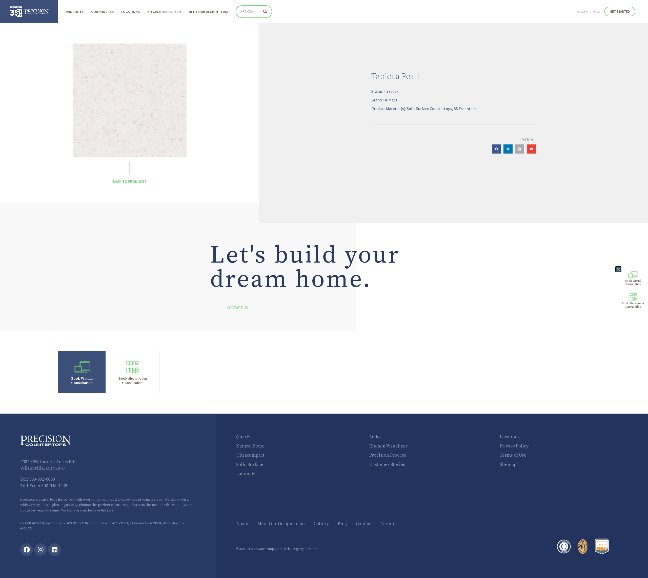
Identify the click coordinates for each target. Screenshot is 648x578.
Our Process (102, 11)
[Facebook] (26, 549)
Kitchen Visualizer (164, 11)
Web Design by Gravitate (300, 549)
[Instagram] (40, 549)
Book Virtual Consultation (82, 380)
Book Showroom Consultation (132, 380)
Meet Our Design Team (208, 11)
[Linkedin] (54, 549)
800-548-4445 (54, 486)
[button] (496, 149)
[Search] (265, 11)
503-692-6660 (42, 479)
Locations (130, 11)
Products (75, 11)
